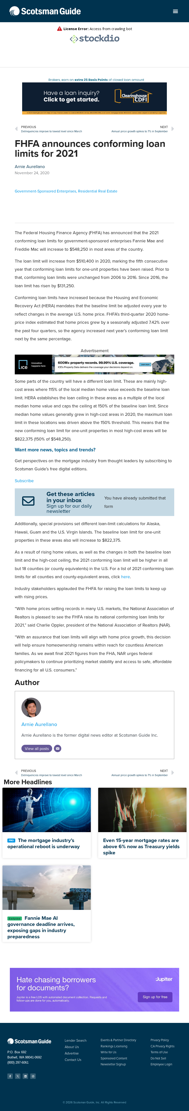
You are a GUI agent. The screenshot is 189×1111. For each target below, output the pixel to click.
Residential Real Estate (97, 191)
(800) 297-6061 (18, 1062)
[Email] (57, 748)
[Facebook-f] (10, 1076)
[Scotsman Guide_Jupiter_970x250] (94, 1010)
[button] (176, 11)
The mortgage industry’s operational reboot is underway (43, 843)
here (125, 577)
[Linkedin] (25, 1076)
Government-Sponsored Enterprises (45, 191)
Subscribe (24, 481)
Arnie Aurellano (39, 724)
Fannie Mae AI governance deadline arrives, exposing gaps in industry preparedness (41, 927)
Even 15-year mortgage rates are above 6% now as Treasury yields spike (141, 846)
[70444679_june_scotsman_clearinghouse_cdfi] (94, 113)
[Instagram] (33, 1076)
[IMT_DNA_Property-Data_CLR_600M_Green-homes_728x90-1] (94, 373)
